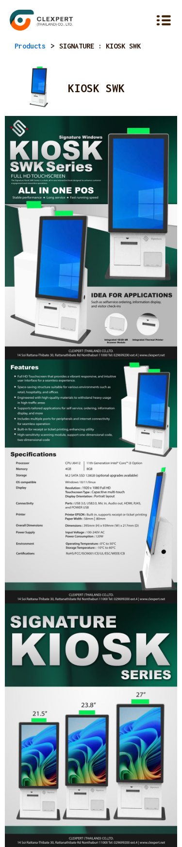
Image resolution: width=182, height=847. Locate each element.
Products (30, 46)
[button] (144, 20)
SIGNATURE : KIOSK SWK (100, 46)
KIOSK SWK (96, 88)
